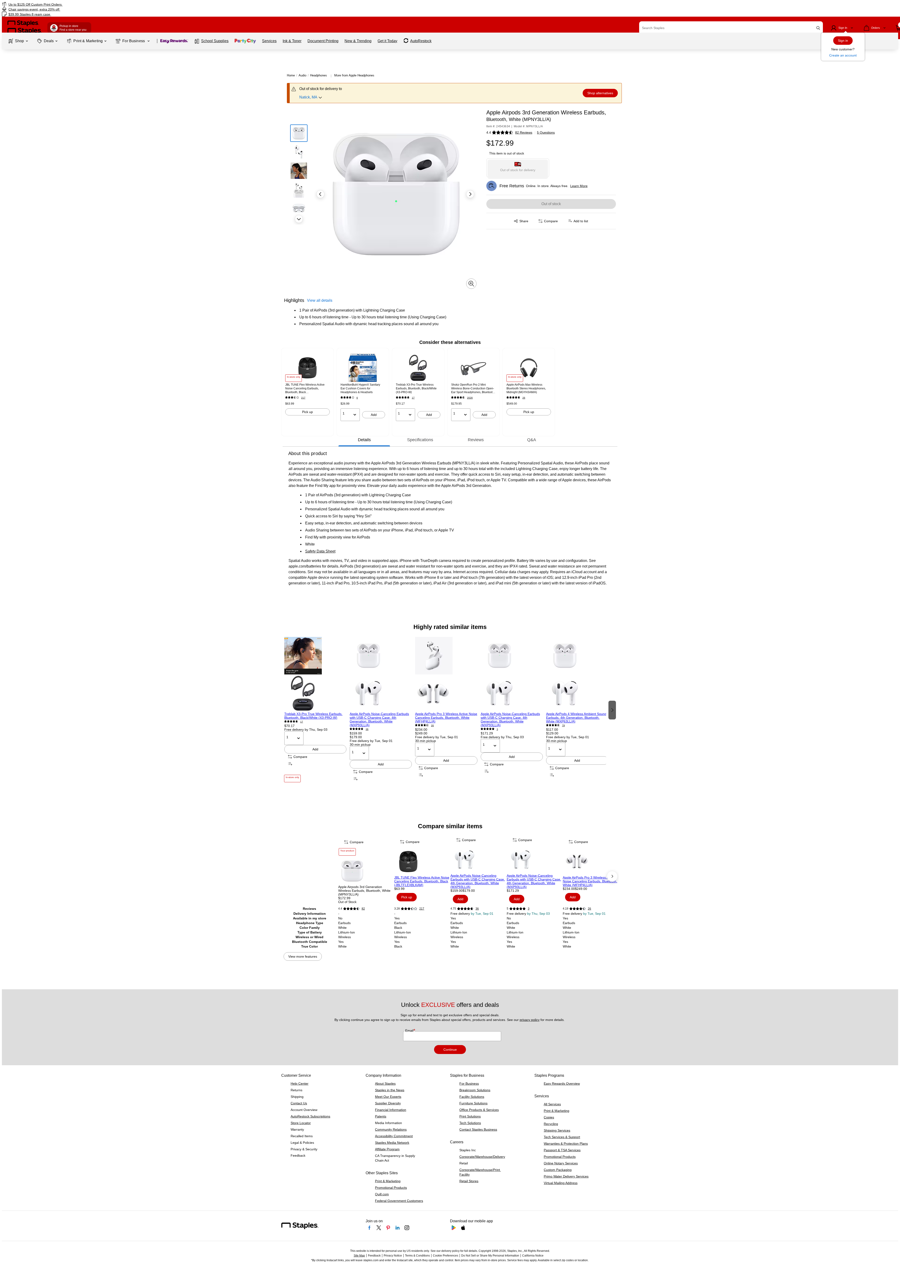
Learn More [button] (579, 186)
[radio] (517, 167)
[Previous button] (320, 194)
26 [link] (523, 397)
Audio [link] (302, 75)
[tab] (364, 440)
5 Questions (546, 132)
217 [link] (303, 397)
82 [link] (363, 908)
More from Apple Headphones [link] (354, 75)
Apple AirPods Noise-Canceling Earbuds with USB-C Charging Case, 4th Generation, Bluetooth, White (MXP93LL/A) (379, 719)
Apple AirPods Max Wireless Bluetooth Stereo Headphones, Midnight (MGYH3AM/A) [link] (526, 388)
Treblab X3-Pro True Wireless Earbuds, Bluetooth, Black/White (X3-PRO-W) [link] (416, 388)
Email (409, 1030)
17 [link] (413, 397)
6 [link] (357, 397)
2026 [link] (470, 397)
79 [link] (563, 725)
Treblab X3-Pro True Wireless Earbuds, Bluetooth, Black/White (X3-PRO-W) (313, 715)
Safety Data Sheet (320, 551)
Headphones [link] (318, 75)
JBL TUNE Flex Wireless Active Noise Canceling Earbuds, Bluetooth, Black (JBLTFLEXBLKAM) (421, 881)
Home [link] (291, 75)
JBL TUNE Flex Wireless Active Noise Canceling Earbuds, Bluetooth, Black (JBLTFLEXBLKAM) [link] (305, 388)
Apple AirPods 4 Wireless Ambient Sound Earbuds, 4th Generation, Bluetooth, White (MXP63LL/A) (576, 717)
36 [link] (367, 729)
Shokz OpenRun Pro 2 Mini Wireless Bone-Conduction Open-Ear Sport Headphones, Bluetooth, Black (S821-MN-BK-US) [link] (473, 388)
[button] (818, 28)
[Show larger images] (471, 283)
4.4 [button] (488, 132)
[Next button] (299, 219)
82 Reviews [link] (523, 132)
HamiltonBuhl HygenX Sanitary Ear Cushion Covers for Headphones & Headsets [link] (360, 388)
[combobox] (731, 27)
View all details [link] (319, 300)
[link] (151, 4)
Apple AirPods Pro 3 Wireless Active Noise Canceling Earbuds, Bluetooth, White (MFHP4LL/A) (446, 717)
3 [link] (497, 729)
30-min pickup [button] (360, 744)
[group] (307, 387)
